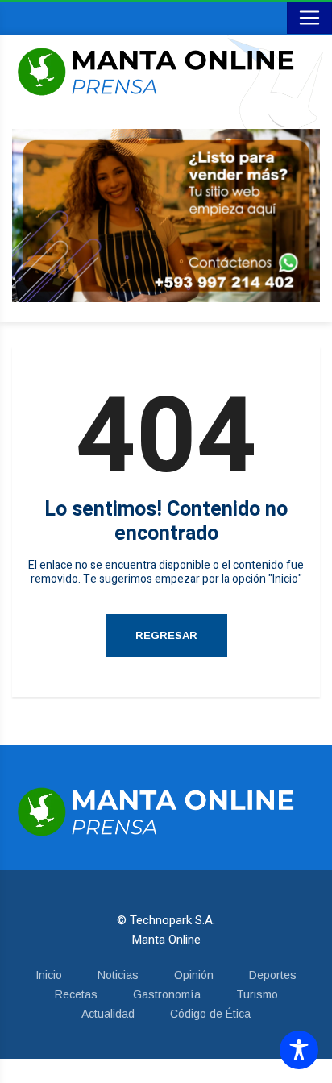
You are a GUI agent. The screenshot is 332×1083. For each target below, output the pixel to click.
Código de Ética (210, 1013)
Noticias (118, 975)
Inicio (48, 975)
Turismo (257, 994)
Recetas (76, 994)
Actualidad (108, 1013)
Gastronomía (167, 994)
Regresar (166, 635)
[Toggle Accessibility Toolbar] (299, 1050)
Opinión (194, 975)
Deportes (273, 975)
